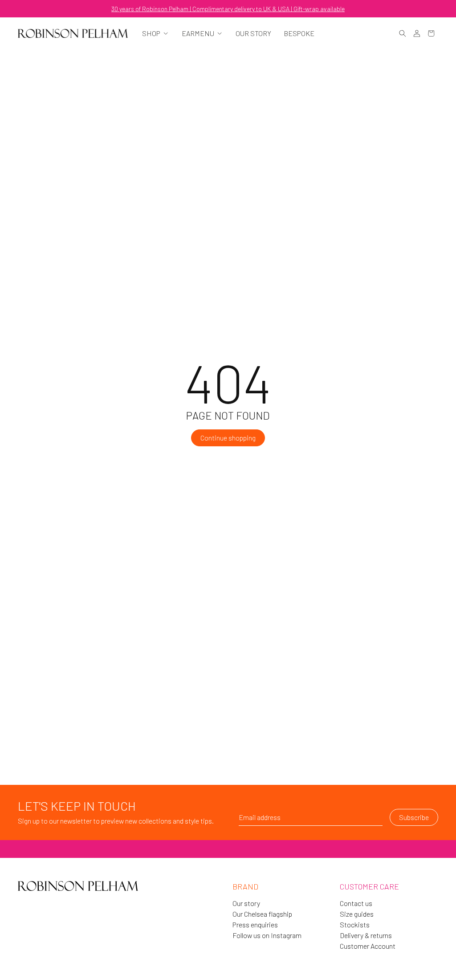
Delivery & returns (366, 935)
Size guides (357, 914)
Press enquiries (255, 924)
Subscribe (414, 817)
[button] (402, 33)
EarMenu (198, 33)
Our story (246, 903)
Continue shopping (228, 437)
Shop (151, 33)
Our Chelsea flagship (262, 914)
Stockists (355, 924)
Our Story (253, 33)
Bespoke (299, 33)
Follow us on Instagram (266, 935)
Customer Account (367, 946)
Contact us (356, 903)
